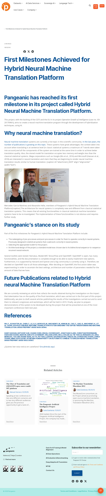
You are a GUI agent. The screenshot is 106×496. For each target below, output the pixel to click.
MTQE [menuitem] (48, 466)
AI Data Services (32, 3)
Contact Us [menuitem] (50, 470)
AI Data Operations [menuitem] (53, 454)
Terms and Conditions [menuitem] (68, 491)
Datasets (17, 3)
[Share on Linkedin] (32, 51)
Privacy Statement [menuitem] (95, 491)
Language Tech (65, 3)
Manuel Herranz (15, 392)
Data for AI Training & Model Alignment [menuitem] (56, 449)
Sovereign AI (49, 3)
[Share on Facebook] (24, 51)
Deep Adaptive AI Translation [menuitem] (56, 462)
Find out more (10, 459)
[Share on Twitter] (28, 51)
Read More (9, 421)
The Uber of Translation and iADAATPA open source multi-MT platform (18, 386)
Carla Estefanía (48, 410)
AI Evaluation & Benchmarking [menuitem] (57, 458)
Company (31, 10)
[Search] (90, 5)
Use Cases (18, 10)
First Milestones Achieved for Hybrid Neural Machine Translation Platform (26, 29)
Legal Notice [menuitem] (82, 491)
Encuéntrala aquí (47, 346)
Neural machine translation (16, 141)
